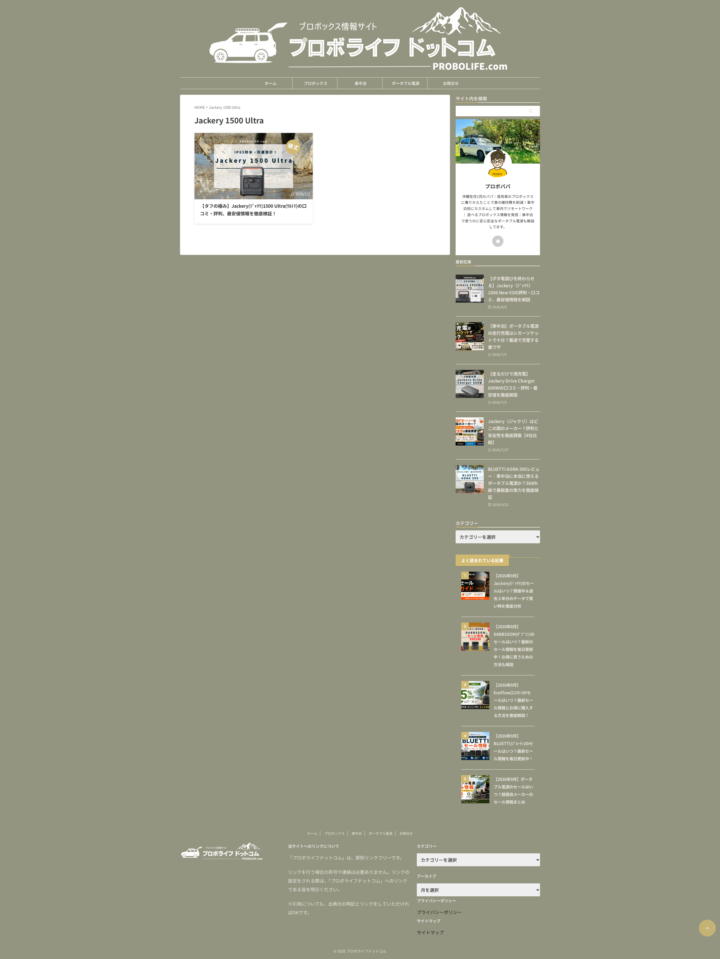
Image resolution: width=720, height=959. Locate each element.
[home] (497, 241)
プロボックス (315, 83)
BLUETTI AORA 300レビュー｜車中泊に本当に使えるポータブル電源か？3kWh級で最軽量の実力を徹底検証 (513, 483)
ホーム (270, 83)
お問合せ (451, 83)
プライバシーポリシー (439, 912)
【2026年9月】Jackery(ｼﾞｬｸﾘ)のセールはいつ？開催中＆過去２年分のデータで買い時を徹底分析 (514, 591)
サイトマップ (430, 932)
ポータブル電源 (405, 83)
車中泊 (360, 83)
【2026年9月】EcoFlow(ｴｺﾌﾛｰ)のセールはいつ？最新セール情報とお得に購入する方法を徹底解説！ (513, 700)
